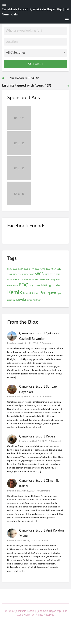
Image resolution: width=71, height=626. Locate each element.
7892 (58, 274)
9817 (37, 280)
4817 (53, 269)
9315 (20, 280)
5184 (9, 274)
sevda (21, 299)
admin (13, 343)
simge (29, 300)
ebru (44, 285)
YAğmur (37, 300)
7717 (52, 274)
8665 (9, 280)
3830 (37, 269)
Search (37, 64)
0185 (9, 269)
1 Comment (45, 397)
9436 (26, 280)
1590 (15, 269)
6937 (47, 274)
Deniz (37, 286)
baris (58, 280)
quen (52, 293)
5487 (31, 274)
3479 (31, 269)
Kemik (14, 292)
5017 (59, 269)
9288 (15, 280)
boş (31, 285)
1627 (20, 269)
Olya (35, 293)
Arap (53, 280)
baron (9, 286)
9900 (42, 280)
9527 (31, 280)
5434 (26, 274)
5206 (15, 274)
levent (27, 293)
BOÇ (23, 285)
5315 (20, 274)
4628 (48, 269)
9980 (48, 280)
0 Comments (46, 343)
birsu (15, 286)
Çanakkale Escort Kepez (37, 436)
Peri (43, 293)
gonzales (55, 285)
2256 (26, 269)
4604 (42, 269)
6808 (39, 274)
